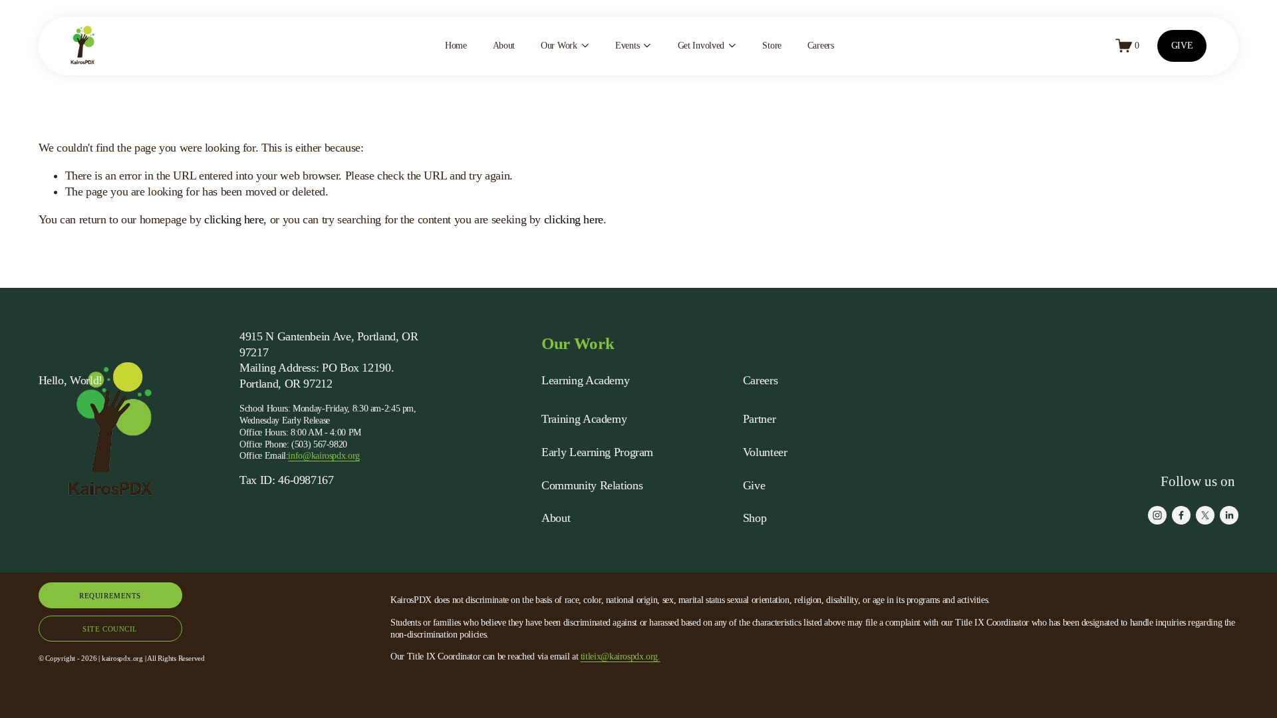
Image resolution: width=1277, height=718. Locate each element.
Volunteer (765, 452)
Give (754, 485)
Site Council (110, 629)
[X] (1205, 515)
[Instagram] (1157, 515)
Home (456, 46)
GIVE (1182, 46)
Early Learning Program (597, 452)
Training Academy (584, 418)
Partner (759, 418)
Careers (820, 46)
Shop (755, 518)
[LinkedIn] (1229, 515)
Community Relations (591, 485)
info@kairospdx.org (323, 456)
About (504, 46)
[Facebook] (1181, 515)
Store (771, 46)
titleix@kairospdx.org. (620, 656)
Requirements (110, 596)
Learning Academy (585, 380)
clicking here (233, 219)
